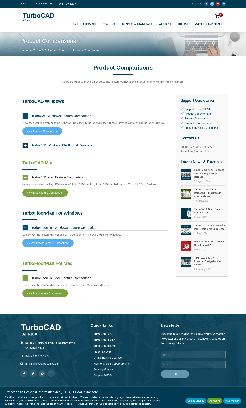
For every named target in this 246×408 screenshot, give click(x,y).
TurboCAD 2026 (103, 334)
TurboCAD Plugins (104, 339)
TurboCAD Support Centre (50, 50)
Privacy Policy (232, 400)
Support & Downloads (137, 24)
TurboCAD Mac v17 (105, 345)
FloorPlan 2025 (102, 351)
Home (74, 24)
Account (165, 24)
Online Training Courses (108, 357)
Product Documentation (199, 113)
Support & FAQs (103, 375)
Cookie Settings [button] (196, 400)
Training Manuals (104, 369)
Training (109, 24)
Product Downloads (196, 118)
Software (89, 24)
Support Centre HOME (198, 109)
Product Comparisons (198, 123)
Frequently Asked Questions (201, 127)
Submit (175, 374)
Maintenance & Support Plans (111, 363)
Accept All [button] (214, 400)
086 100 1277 (67, 3)
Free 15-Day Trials (210, 24)
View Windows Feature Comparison (48, 243)
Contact (184, 24)
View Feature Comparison (42, 131)
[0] (217, 17)
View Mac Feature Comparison (45, 192)
